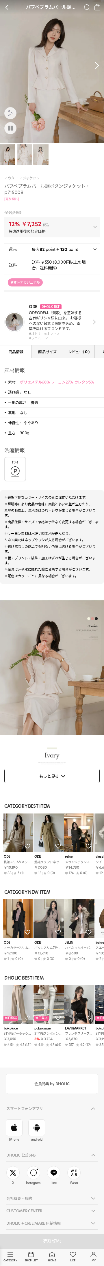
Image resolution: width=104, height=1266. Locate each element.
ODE (7, 857)
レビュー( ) (79, 351)
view (93, 322)
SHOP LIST (31, 1260)
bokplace (11, 1028)
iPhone (14, 1139)
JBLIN (69, 943)
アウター (11, 178)
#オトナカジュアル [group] (25, 282)
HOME (52, 1260)
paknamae (42, 1028)
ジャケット (31, 178)
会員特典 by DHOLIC (51, 1083)
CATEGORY (10, 1260)
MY (94, 1260)
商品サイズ (47, 351)
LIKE (72, 1260)
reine (69, 857)
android (36, 1139)
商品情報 (16, 351)
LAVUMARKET (75, 1028)
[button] (95, 65)
